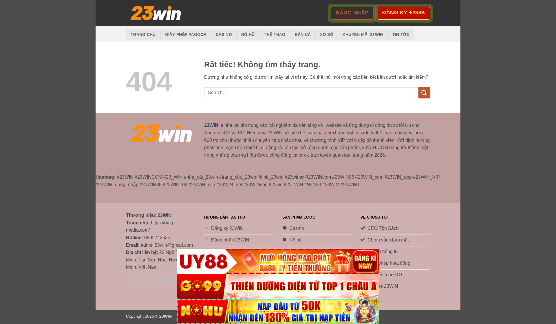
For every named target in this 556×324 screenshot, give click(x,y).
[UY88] (278, 261)
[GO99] (278, 286)
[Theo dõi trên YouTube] (173, 282)
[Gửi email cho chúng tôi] (152, 282)
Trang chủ (143, 34)
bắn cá (303, 34)
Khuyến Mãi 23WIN (363, 34)
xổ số (326, 34)
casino (224, 34)
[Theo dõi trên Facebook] (131, 282)
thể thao (274, 34)
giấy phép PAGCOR (186, 34)
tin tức (401, 34)
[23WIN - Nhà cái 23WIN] (155, 13)
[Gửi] (424, 92)
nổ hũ (248, 34)
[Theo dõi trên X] (142, 282)
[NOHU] (278, 311)
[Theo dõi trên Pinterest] (162, 282)
